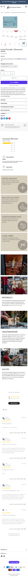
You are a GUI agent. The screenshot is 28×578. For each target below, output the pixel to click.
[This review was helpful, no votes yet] (22, 433)
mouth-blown (18, 88)
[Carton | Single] (13, 68)
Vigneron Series (21, 374)
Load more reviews (14, 534)
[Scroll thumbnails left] (2, 44)
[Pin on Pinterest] (9, 118)
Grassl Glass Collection (16, 336)
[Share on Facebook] (2, 118)
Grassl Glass (7, 12)
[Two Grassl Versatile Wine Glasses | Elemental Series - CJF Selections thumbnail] (19, 44)
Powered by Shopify (14, 575)
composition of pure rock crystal (15, 305)
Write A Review (14, 403)
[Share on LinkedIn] (7, 118)
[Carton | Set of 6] (5, 68)
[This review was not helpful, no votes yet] (24, 433)
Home (2, 12)
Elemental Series (9, 377)
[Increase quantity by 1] (12, 73)
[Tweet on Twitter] (4, 118)
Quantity (2, 70)
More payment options (14, 85)
